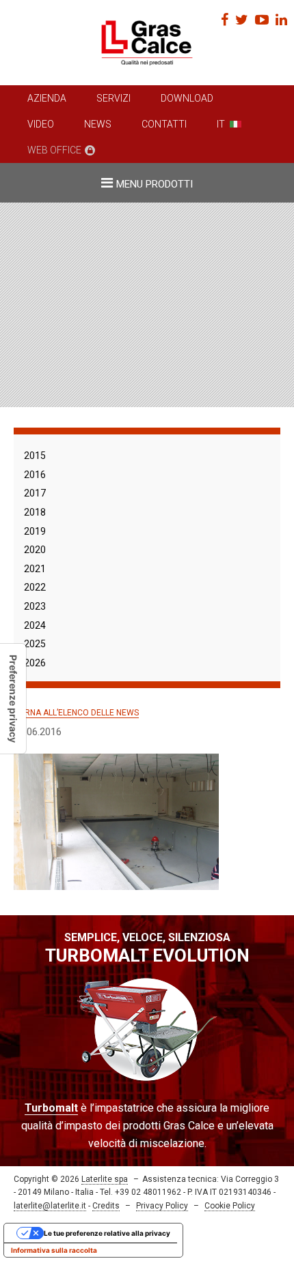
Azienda (46, 98)
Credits (106, 1206)
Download (187, 98)
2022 (35, 587)
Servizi (113, 98)
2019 (35, 531)
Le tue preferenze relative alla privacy (107, 1233)
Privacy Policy (162, 1206)
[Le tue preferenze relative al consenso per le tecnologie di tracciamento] (13, 699)
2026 (35, 662)
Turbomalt (51, 1107)
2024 (35, 625)
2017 (35, 493)
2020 (35, 549)
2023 (35, 606)
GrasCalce (147, 42)
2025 (35, 643)
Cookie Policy (229, 1206)
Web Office (54, 150)
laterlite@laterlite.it (50, 1206)
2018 (35, 512)
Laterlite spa (104, 1179)
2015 (35, 455)
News (97, 124)
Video (40, 124)
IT (221, 124)
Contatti (164, 124)
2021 (35, 568)
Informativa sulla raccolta (54, 1250)
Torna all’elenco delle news (76, 712)
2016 (35, 474)
